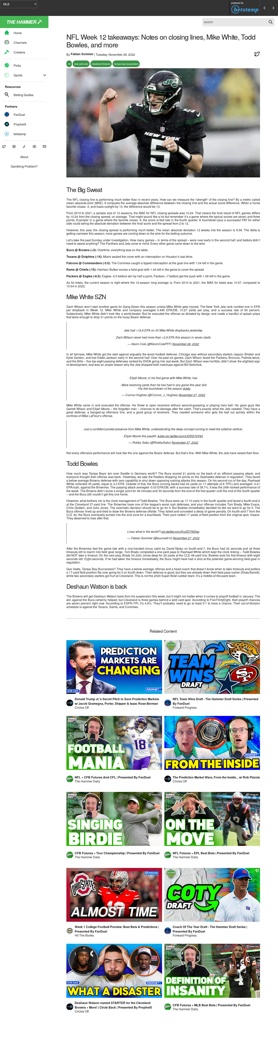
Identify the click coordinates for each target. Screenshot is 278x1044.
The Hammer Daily (87, 781)
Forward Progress (185, 707)
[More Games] (273, 8)
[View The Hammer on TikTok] (24, 147)
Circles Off (82, 707)
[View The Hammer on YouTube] (34, 147)
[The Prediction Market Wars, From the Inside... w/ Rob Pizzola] (212, 743)
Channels (20, 42)
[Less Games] (264, 8)
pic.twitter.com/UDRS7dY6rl (184, 436)
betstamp (20, 134)
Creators (19, 52)
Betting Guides (23, 95)
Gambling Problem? (24, 166)
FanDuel (19, 114)
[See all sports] (44, 75)
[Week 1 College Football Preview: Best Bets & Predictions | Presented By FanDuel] (114, 895)
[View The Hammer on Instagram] (14, 147)
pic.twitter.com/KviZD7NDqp (180, 531)
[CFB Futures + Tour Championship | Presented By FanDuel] (114, 819)
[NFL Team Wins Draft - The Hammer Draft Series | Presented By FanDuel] (212, 667)
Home (18, 33)
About (24, 157)
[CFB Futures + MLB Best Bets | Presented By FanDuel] (212, 971)
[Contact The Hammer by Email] (44, 147)
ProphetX (20, 124)
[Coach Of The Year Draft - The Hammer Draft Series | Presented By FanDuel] (212, 895)
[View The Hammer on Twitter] (4, 147)
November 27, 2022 (192, 395)
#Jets (186, 388)
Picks (17, 65)
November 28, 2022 (185, 344)
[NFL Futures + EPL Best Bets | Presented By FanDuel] (212, 819)
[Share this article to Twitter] (257, 54)
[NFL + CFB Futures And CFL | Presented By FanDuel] (114, 743)
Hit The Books (84, 935)
